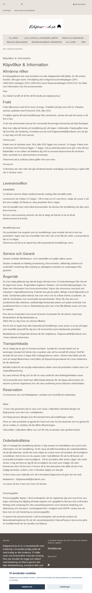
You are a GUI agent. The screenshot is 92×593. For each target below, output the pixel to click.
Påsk (83, 42)
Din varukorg (80, 4)
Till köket (14, 38)
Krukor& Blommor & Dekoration (47, 42)
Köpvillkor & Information (24, 10)
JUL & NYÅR (71, 42)
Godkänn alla (27, 587)
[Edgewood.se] (46, 25)
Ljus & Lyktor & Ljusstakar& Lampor (41, 38)
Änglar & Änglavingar (17, 42)
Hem (4, 49)
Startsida (7, 10)
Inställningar (65, 587)
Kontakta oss (54, 548)
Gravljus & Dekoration (72, 38)
